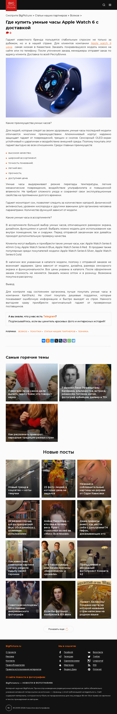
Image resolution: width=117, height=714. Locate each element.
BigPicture (25, 15)
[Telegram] (73, 341)
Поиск (100, 5)
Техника (83, 331)
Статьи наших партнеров (51, 15)
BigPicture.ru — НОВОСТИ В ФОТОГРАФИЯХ (29, 683)
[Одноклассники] (48, 341)
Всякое (74, 15)
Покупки (35, 331)
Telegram (49, 316)
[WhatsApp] (69, 341)
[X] (56, 341)
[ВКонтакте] (43, 341)
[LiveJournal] (60, 341)
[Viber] (65, 341)
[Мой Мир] (52, 341)
